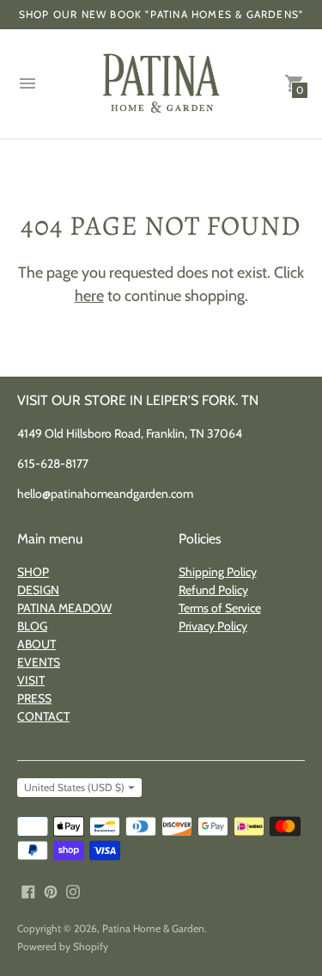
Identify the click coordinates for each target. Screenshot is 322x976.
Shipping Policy (218, 572)
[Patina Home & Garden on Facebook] (28, 890)
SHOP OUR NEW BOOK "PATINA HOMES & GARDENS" (161, 14)
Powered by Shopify (62, 946)
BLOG (32, 626)
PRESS (34, 698)
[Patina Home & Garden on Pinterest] (51, 890)
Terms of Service (220, 608)
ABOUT (36, 644)
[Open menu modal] (27, 83)
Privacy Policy (213, 626)
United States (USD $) (74, 787)
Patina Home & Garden (153, 928)
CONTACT (43, 716)
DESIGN (38, 590)
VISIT (31, 680)
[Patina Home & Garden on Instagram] (73, 890)
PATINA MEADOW (64, 608)
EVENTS (38, 662)
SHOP (33, 572)
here (89, 295)
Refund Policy (213, 590)
